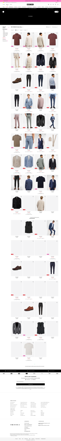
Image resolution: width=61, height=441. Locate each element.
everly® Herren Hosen (33, 403)
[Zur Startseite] (14, 422)
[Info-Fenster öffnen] (57, 0)
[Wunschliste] (55, 4)
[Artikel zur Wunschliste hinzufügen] (21, 33)
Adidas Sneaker (33, 402)
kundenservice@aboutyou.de (25, 388)
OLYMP (31, 414)
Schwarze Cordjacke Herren (13, 404)
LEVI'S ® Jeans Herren (33, 407)
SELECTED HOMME (33, 415)
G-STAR (11, 415)
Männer (7, 4)
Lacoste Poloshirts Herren (23, 407)
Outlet (4, 2)
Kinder (11, 4)
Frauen (4, 4)
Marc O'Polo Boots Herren (23, 404)
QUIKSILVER (42, 414)
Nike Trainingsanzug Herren (44, 403)
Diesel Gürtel (12, 403)
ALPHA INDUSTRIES (12, 410)
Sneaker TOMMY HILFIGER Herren (45, 402)
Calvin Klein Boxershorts (44, 404)
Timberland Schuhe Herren (23, 402)
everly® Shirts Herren (33, 404)
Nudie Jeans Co (33, 410)
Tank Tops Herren (12, 402)
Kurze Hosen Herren (12, 407)
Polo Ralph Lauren (22, 415)
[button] (48, 27)
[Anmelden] (50, 4)
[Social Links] (11, 424)
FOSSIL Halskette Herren (23, 403)
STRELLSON (42, 415)
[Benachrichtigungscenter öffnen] (53, 4)
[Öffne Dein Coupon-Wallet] (48, 4)
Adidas (42, 410)
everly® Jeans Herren (43, 407)
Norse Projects (12, 414)
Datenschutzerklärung (18, 387)
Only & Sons (21, 414)
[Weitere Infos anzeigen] (16, 51)
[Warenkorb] (57, 4)
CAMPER (21, 410)
